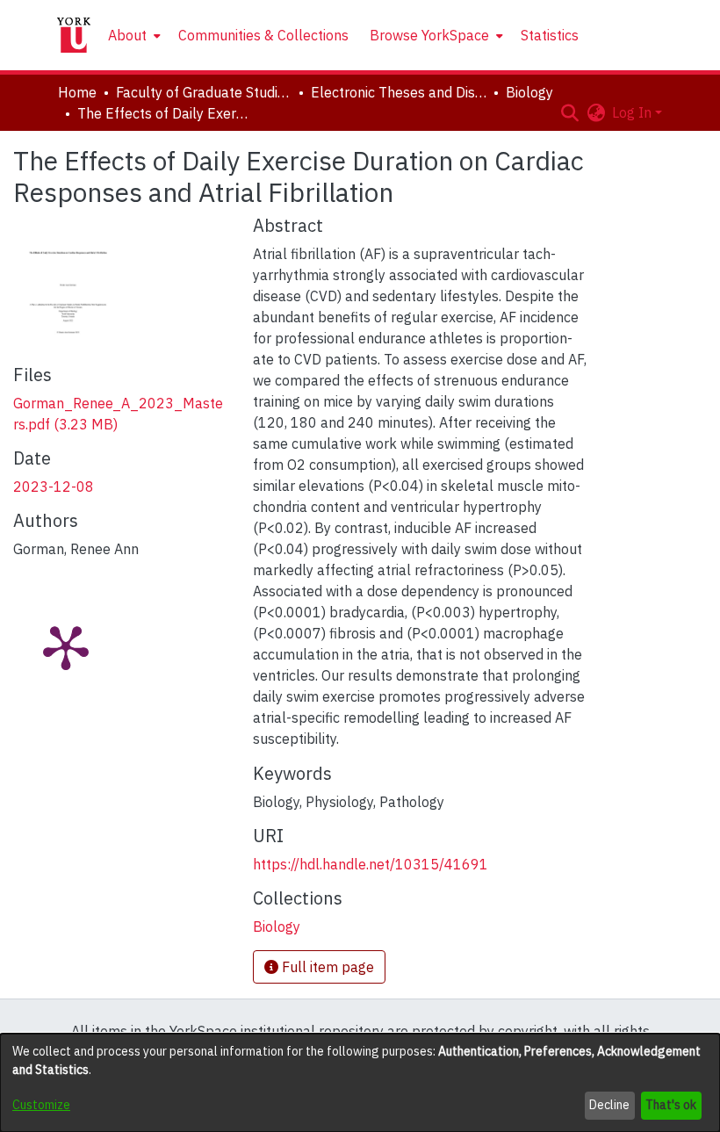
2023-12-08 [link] (53, 486)
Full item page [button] (326, 967)
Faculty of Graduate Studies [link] (204, 92)
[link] (276, 926)
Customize (41, 1105)
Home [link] (77, 92)
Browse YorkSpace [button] (429, 35)
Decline (609, 1105)
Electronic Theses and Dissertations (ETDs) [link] (398, 92)
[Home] (73, 35)
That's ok (670, 1105)
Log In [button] (633, 112)
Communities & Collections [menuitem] (263, 35)
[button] (569, 112)
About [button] (127, 35)
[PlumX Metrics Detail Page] (66, 646)
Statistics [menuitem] (550, 35)
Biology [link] (529, 92)
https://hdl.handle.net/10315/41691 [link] (370, 864)
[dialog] (360, 1083)
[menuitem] (132, 35)
